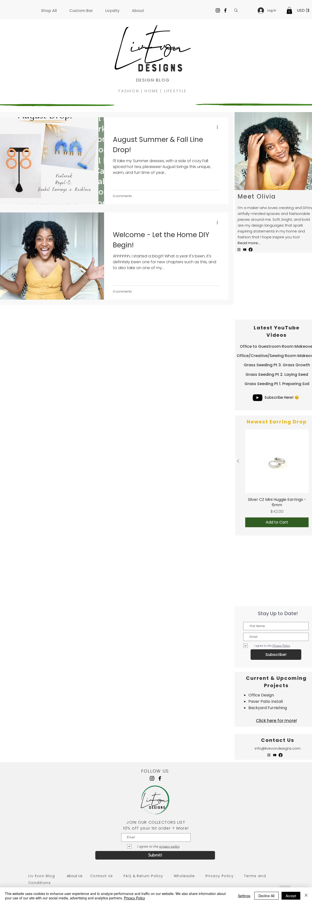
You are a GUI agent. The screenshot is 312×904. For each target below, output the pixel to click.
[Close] (306, 895)
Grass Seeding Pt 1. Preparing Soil (276, 384)
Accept (291, 895)
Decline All (266, 895)
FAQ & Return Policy (143, 875)
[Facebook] (225, 10)
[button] (51, 8)
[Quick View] (277, 461)
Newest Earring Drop (277, 421)
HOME (152, 91)
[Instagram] (218, 10)
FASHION (129, 91)
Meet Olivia (257, 196)
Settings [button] (244, 895)
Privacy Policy (219, 875)
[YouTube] (245, 250)
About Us (78, 875)
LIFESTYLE (175, 91)
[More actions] (219, 127)
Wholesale (184, 875)
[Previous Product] (238, 461)
